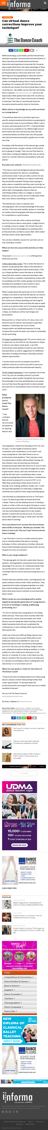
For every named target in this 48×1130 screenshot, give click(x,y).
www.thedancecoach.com (12, 696)
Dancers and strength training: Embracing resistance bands (26, 742)
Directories (29, 1124)
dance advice (8, 710)
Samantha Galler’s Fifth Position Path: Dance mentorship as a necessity (26, 756)
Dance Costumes (12, 994)
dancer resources (22, 710)
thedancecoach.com (24, 93)
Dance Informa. (25, 701)
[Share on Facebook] (11, 50)
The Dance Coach (19, 713)
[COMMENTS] (37, 50)
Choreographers (12, 1002)
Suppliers (8, 990)
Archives (19, 1124)
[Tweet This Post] (16, 50)
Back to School (11, 985)
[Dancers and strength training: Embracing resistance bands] (6, 744)
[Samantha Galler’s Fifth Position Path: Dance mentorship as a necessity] (6, 757)
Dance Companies (12, 1007)
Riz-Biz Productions (20, 711)
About (30, 1122)
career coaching (32, 708)
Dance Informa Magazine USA (15, 1122)
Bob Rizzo (20, 708)
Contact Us (40, 1122)
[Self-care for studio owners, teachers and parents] (6, 732)
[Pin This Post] (26, 50)
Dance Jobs (9, 1011)
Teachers (8, 998)
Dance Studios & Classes (16, 981)
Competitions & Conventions (18, 977)
